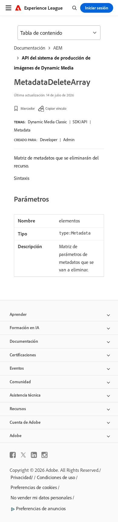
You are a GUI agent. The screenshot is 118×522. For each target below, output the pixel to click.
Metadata (22, 130)
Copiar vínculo (55, 108)
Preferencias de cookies (34, 487)
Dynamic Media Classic (47, 122)
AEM (57, 48)
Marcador (28, 108)
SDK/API (80, 122)
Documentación (29, 48)
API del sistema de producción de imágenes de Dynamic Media (52, 63)
